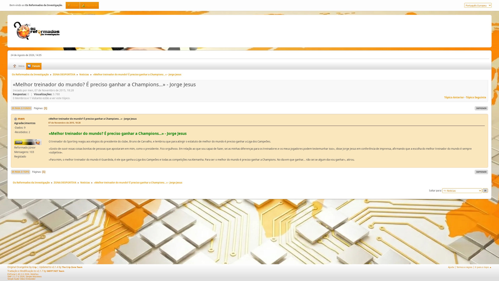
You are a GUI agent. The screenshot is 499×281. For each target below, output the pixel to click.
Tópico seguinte (476, 97)
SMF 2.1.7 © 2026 (16, 276)
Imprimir (481, 108)
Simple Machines (34, 276)
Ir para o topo (20, 171)
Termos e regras (464, 267)
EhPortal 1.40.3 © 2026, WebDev (23, 274)
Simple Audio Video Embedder (21, 279)
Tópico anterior (454, 97)
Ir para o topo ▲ (483, 267)
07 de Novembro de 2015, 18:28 (64, 122)
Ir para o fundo (21, 108)
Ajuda (451, 267)
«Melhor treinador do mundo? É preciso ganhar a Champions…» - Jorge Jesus (92, 118)
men (21, 118)
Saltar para (435, 190)
